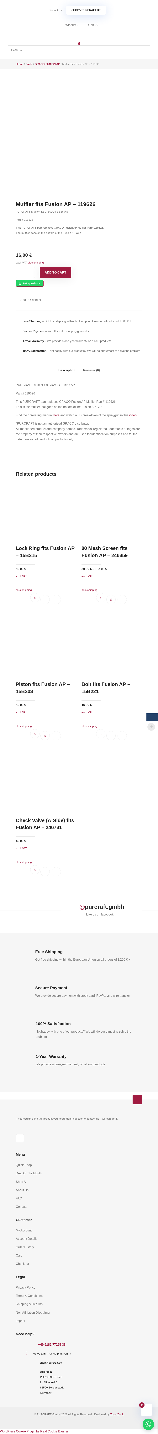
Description (66, 370)
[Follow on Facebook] (20, 1138)
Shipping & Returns (29, 1304)
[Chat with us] (148, 1424)
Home (19, 64)
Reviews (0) (91, 370)
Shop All (21, 1181)
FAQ (19, 1198)
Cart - (92, 25)
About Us (22, 1190)
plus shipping (36, 262)
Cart (19, 1255)
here (56, 415)
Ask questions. (31, 283)
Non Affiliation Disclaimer (33, 1312)
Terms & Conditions (29, 1295)
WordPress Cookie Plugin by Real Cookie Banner (34, 1431)
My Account (24, 1230)
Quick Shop (24, 1165)
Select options (111, 599)
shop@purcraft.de (86, 10)
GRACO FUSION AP (47, 64)
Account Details (26, 1238)
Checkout (22, 1263)
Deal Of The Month (29, 1173)
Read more (45, 735)
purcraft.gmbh (104, 907)
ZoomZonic (117, 1414)
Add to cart (55, 272)
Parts (29, 64)
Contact (21, 1206)
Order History (25, 1247)
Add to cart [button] (45, 599)
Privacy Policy (25, 1287)
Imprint (20, 1321)
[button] (28, 299)
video (133, 415)
